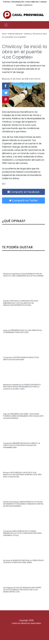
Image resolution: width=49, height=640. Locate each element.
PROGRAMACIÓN (18, 2)
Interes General (15, 34)
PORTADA (6, 2)
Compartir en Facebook (24, 192)
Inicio (4, 34)
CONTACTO (28, 5)
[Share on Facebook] (5, 86)
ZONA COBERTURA (32, 2)
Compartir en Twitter (25, 200)
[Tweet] (5, 92)
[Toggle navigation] (6, 25)
